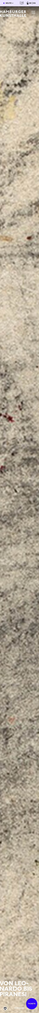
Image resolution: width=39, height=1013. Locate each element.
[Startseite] (13, 13)
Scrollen (19, 1008)
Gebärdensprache (28, 3)
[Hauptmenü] (33, 13)
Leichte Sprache (22, 3)
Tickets (31, 1003)
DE (30, 3)
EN (34, 3)
